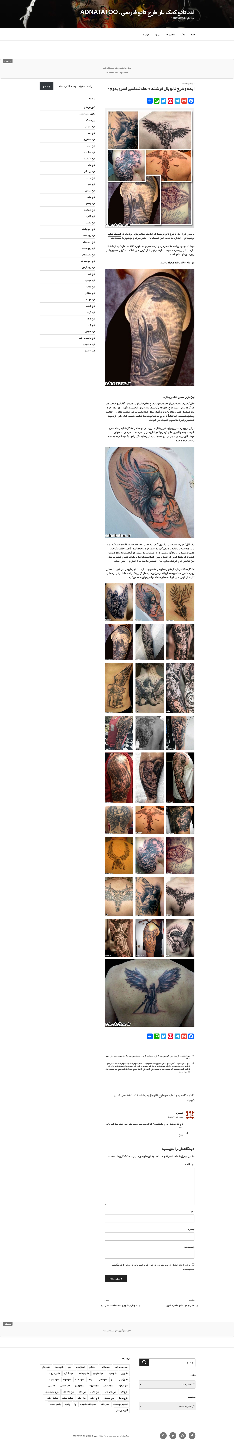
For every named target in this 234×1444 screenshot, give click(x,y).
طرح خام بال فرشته (129, 1069)
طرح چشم (90, 203)
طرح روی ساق (130, 1056)
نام (192, 1211)
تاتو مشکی (69, 1373)
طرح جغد (91, 196)
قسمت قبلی (114, 233)
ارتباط (146, 34)
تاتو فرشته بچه (132, 1063)
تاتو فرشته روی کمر (144, 1066)
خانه (193, 34)
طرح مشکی (109, 1397)
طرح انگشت (89, 158)
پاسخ (181, 1134)
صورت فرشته (159, 1069)
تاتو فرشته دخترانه (172, 1066)
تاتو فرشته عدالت (130, 1066)
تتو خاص (103, 1379)
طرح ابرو (91, 132)
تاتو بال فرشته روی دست (160, 1063)
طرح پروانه (90, 177)
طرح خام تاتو (68, 1391)
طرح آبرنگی (90, 126)
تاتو (69, 1367)
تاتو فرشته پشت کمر (118, 1063)
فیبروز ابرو (90, 350)
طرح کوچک (90, 305)
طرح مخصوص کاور (87, 337)
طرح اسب (91, 145)
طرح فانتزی (90, 292)
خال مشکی (65, 1385)
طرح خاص (149, 1069)
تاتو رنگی (46, 1367)
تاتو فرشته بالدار (145, 1063)
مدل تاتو (105, 1404)
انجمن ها (171, 34)
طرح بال (176, 1056)
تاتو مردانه (84, 1373)
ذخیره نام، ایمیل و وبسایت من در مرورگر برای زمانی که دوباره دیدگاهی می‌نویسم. (153, 1267)
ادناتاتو (92, 1367)
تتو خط (91, 1379)
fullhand (105, 1367)
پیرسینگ (90, 120)
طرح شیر (91, 273)
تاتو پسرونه (54, 1373)
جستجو (46, 86)
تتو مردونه (123, 1385)
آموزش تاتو (89, 107)
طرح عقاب (90, 286)
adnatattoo (121, 1367)
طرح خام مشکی (52, 1391)
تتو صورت (54, 1379)
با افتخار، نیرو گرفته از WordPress (89, 1435)
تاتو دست (59, 1367)
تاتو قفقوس (98, 1373)
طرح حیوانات (89, 209)
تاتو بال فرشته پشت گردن (180, 1063)
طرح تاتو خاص (110, 1391)
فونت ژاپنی (52, 1397)
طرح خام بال (141, 1069)
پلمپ (67, 1404)
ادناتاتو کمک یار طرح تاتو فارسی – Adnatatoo (137, 12)
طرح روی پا (162, 1056)
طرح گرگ (91, 318)
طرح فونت (90, 299)
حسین (179, 1113)
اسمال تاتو (80, 1367)
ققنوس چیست (120, 1404)
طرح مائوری (90, 331)
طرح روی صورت (88, 260)
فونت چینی (67, 1397)
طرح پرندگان (89, 171)
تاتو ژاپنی (123, 1379)
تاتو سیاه (112, 1373)
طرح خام (82, 1391)
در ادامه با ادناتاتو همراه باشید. (177, 262)
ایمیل (191, 1229)
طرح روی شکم (88, 254)
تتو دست (79, 1379)
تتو (112, 1379)
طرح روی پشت (152, 1056)
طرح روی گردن (88, 267)
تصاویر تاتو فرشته (172, 1069)
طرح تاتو (170, 1056)
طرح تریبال (90, 190)
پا (75, 1404)
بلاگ (183, 34)
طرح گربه (91, 312)
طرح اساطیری (185, 1056)
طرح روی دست (141, 1056)
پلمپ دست (55, 1404)
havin (185, 83)
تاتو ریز (124, 1373)
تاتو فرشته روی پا (158, 1066)
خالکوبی (52, 1385)
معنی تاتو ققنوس (88, 1404)
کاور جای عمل (122, 1410)
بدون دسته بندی (87, 113)
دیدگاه (189, 1164)
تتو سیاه (67, 1379)
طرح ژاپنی (94, 1397)
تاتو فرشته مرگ (117, 1066)
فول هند (81, 1397)
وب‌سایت (189, 1247)
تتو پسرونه (94, 1385)
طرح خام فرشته (115, 1069)
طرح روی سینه (118, 1056)
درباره (158, 34)
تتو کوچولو (79, 1385)
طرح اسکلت (89, 152)
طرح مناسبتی (89, 344)
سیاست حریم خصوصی (119, 1435)
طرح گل (92, 324)
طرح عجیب (90, 280)
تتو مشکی (108, 1385)
